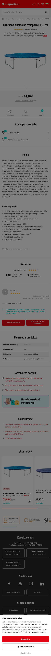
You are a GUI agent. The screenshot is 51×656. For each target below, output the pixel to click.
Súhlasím (25, 639)
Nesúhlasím (26, 653)
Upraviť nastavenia (25, 646)
